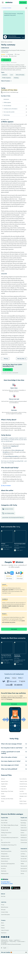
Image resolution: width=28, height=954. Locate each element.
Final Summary (8, 115)
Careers (2, 925)
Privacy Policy (13, 941)
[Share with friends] (26, 8)
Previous (6, 358)
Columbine (3, 786)
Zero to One (3, 835)
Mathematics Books (5, 858)
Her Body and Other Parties (7, 798)
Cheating (16, 77)
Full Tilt (2, 793)
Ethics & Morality (20, 74)
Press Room (3, 932)
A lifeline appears (7, 102)
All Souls (3, 779)
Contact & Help (4, 912)
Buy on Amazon (7, 485)
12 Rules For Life (4, 830)
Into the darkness (9, 105)
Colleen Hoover (5, 47)
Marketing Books (4, 873)
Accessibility (3, 943)
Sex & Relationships (9, 513)
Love (11, 74)
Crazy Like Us (4, 788)
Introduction (6, 99)
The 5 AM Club (4, 822)
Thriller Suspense (6, 77)
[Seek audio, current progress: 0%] (14, 37)
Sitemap (11, 940)
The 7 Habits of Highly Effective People (9, 825)
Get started (23, 2)
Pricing (2, 904)
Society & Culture (6, 8)
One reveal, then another (11, 112)
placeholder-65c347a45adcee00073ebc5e (12, 517)
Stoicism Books (4, 861)
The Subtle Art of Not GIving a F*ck (8, 845)
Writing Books (4, 853)
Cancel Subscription (5, 914)
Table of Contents (5, 81)
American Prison (4, 781)
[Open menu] (2, 2)
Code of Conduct (5, 930)
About (2, 922)
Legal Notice (17, 940)
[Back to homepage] (8, 2)
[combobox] (5, 948)
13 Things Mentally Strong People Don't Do (9, 839)
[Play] (5, 36)
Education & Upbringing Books (8, 863)
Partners (3, 927)
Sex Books (3, 868)
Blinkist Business (4, 907)
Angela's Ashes (4, 784)
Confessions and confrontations (12, 108)
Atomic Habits (4, 820)
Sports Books (4, 866)
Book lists (3, 896)
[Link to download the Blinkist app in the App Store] (5, 888)
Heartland (3, 796)
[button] (14, 744)
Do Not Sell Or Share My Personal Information (11, 944)
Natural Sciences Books (6, 851)
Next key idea (20, 358)
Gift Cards (3, 909)
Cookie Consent (20, 941)
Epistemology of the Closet (7, 791)
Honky (2, 801)
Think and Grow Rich (5, 842)
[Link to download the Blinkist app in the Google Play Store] (15, 888)
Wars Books (3, 871)
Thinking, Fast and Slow (6, 832)
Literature (4, 74)
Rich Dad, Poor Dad (5, 827)
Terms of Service (4, 941)
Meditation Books (5, 856)
